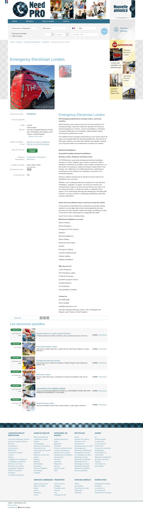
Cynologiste (79, 486)
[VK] (47, 317)
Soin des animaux (83, 480)
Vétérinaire (78, 490)
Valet (56, 470)
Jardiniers (57, 461)
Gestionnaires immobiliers (63, 455)
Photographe (99, 450)
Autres (56, 441)
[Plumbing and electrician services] (28, 363)
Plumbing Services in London (127, 52)
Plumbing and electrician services (48, 361)
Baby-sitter (58, 444)
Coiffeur (36, 441)
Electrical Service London (45, 403)
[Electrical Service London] (28, 405)
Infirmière (37, 453)
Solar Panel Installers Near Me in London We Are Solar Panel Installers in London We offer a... (62, 349)
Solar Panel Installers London (46, 347)
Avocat (36, 490)
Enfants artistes (100, 439)
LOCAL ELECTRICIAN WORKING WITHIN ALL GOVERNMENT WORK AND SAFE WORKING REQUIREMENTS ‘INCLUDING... (63, 391)
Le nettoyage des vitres (83, 455)
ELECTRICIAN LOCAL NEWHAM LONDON (50, 388)
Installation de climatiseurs (17, 459)
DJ (96, 437)
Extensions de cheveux (42, 446)
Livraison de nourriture (103, 448)
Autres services (59, 484)
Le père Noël (99, 441)
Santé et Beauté (41, 433)
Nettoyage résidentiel (82, 466)
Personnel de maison (60, 434)
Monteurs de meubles (16, 466)
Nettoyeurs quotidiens (82, 468)
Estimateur (37, 492)
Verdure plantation (81, 470)
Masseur (37, 459)
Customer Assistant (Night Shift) (115, 91)
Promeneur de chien (82, 488)
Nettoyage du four (81, 461)
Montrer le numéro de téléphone (38, 142)
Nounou (57, 466)
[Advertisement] (122, 134)
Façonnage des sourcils (42, 450)
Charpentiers (12, 446)
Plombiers (11, 473)
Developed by (13, 507)
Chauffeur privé (59, 488)
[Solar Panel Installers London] (28, 349)
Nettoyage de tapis (81, 457)
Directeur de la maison (62, 453)
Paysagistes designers (16, 468)
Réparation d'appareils (103, 457)
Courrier (57, 490)
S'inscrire (123, 31)
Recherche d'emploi (19, 33)
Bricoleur (11, 444)
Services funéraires (101, 459)
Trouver (104, 31)
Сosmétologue (39, 444)
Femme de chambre (15, 453)
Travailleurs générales (16, 475)
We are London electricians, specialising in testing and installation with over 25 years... (61, 377)
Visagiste (37, 473)
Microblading (38, 464)
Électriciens (31, 159)
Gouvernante (58, 457)
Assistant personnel (61, 439)
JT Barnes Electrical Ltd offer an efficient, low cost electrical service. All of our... (62, 336)
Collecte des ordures (82, 439)
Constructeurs (13, 448)
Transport (59, 480)
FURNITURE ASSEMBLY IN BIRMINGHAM (116, 65)
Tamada (98, 461)
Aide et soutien (48, 21)
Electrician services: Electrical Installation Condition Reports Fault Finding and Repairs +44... (61, 363)
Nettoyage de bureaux (82, 453)
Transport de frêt (60, 495)
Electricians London (43, 374)
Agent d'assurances (41, 484)
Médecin (37, 461)
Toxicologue (38, 470)
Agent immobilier (40, 486)
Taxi (55, 492)
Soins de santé (59, 468)
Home (14, 21)
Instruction (100, 480)
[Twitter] (44, 317)
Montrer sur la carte (35, 136)
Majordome (58, 464)
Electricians (103, 335)
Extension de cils (40, 448)
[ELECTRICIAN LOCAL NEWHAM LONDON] (28, 391)
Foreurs (11, 455)
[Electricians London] (28, 377)
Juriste (36, 495)
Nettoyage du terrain (82, 464)
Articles (66, 21)
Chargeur (57, 486)
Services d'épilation (40, 468)
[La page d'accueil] (29, 9)
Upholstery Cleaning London (127, 78)
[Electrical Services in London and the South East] (28, 335)
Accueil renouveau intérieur (18, 441)
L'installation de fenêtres (16, 461)
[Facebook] (41, 317)
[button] (6, 1)
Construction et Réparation (36, 157)
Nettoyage (80, 433)
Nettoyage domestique (82, 459)
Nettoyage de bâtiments (83, 450)
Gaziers (11, 457)
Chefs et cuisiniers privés (63, 448)
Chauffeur (57, 446)
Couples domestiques (61, 450)
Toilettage (78, 492)
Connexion (124, 28)
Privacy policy (12, 505)
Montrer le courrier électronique (38, 144)
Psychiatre (37, 466)
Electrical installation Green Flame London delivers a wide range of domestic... (61, 405)
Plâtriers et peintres (15, 470)
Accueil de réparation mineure (18, 439)
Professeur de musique (103, 492)
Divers (98, 433)
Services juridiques (43, 480)
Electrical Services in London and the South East (53, 333)
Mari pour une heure (15, 464)
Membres (29, 21)
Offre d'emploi (17, 36)
